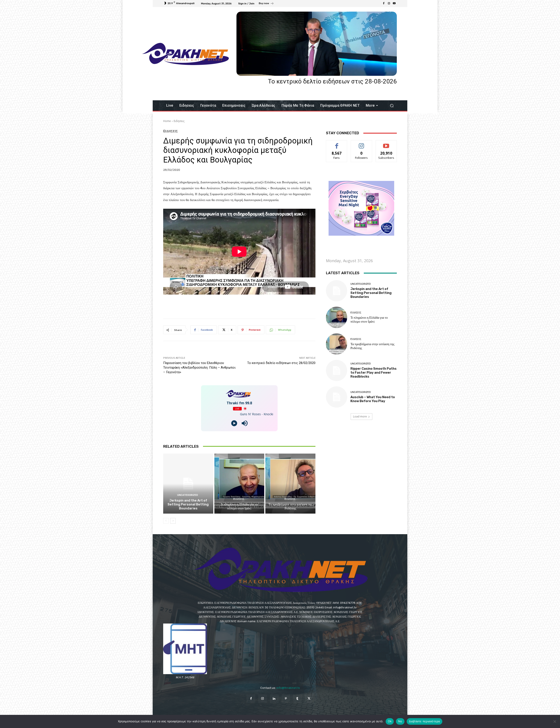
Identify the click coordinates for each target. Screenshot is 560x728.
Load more (360, 416)
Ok (390, 721)
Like (336, 143)
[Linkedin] (274, 698)
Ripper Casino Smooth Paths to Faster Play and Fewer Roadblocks (373, 372)
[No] (554, 721)
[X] (309, 698)
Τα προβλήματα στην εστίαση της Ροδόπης (290, 506)
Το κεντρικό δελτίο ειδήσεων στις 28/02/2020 (281, 363)
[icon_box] (266, 4)
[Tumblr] (297, 698)
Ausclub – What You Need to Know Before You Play (372, 399)
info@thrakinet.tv (288, 687)
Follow (361, 143)
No (400, 721)
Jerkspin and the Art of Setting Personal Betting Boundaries (188, 504)
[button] (392, 106)
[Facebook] (383, 3)
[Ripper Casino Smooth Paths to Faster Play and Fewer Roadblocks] (336, 370)
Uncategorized (187, 495)
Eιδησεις (179, 121)
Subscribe (386, 143)
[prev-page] (166, 521)
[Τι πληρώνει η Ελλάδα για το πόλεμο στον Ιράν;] (239, 484)
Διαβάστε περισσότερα (424, 721)
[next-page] (173, 521)
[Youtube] (394, 3)
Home (167, 121)
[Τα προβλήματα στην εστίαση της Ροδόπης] (290, 484)
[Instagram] (389, 3)
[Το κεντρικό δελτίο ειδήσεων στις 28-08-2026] (316, 44)
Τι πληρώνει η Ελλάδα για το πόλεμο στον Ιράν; (239, 506)
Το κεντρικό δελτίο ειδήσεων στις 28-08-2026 (332, 81)
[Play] (234, 423)
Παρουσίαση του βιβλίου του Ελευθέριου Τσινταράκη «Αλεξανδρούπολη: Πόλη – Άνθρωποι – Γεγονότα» (199, 367)
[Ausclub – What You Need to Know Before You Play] (336, 397)
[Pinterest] (286, 698)
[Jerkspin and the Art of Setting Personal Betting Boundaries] (188, 484)
